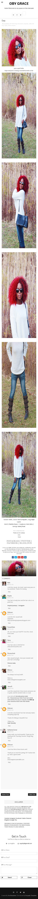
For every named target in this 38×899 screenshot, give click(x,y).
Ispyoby (26, 23)
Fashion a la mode (15, 550)
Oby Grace (19, 3)
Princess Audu (11, 653)
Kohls (10, 519)
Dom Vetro (29, 524)
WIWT (24, 552)
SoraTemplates (12, 895)
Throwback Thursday (32, 550)
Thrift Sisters (9, 550)
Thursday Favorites (23, 550)
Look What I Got (28, 552)
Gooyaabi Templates (30, 895)
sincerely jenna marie (22, 696)
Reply (9, 591)
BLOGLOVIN (26, 543)
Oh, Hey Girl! (18, 549)
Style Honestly (12, 723)
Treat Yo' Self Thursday (17, 552)
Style (6, 25)
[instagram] (13, 15)
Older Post (32, 794)
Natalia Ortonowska (20, 530)
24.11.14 (11, 746)
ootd (30, 23)
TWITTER (25, 540)
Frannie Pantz (11, 627)
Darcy (9, 640)
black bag (14, 23)
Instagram (21, 605)
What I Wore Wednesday (11, 549)
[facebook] (17, 15)
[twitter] (20, 15)
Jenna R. (10, 686)
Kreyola (10, 596)
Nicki (9, 582)
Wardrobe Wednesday (26, 549)
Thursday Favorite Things (8, 552)
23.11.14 (11, 732)
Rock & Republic (22, 519)
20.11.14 (11, 655)
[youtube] (24, 892)
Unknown (10, 612)
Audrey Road (21, 526)
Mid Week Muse (28, 547)
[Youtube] (24, 13)
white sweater (12, 25)
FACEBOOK (12, 543)
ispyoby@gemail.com (26, 843)
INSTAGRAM (13, 540)
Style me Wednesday (21, 547)
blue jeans (20, 23)
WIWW (10, 547)
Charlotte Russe (13, 524)
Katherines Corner (12, 730)
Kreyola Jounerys (12, 605)
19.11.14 (11, 584)
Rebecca (10, 670)
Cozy (4, 574)
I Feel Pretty (14, 547)
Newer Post (5, 794)
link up (32, 700)
